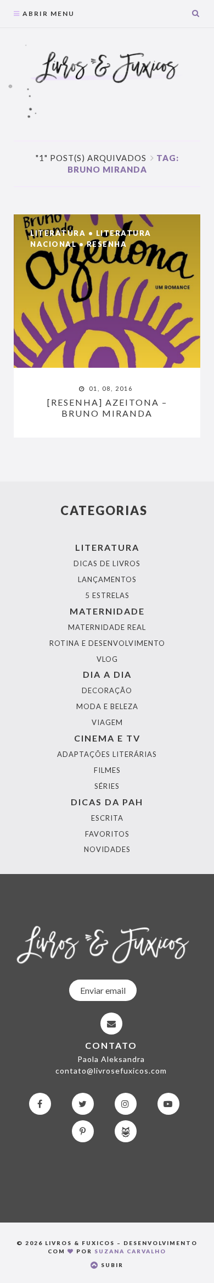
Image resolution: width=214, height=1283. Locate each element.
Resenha (107, 244)
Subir (111, 1265)
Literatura (58, 233)
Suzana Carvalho (130, 1251)
